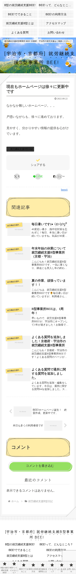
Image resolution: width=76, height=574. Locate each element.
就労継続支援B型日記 (21, 149)
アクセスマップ (56, 555)
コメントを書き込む (40, 465)
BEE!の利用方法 (56, 550)
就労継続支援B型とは (20, 555)
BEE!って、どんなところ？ (56, 544)
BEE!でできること (20, 550)
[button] (59, 176)
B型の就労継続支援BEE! (20, 544)
